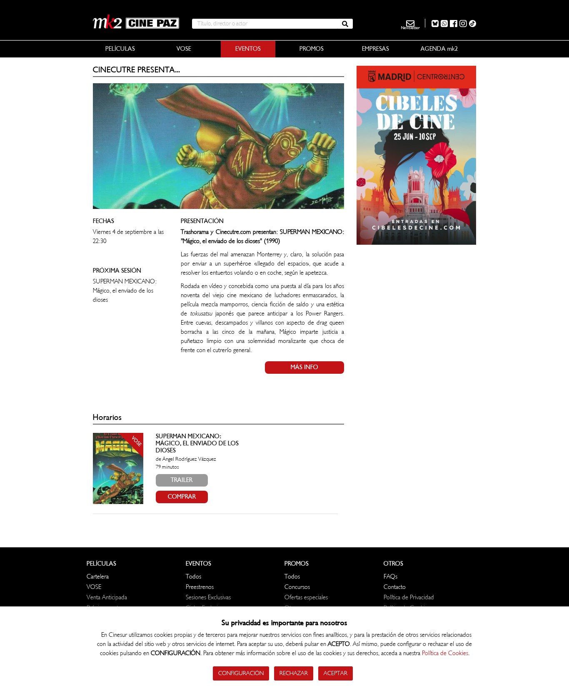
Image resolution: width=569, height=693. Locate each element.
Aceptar (335, 673)
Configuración (241, 673)
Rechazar (294, 673)
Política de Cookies (445, 653)
